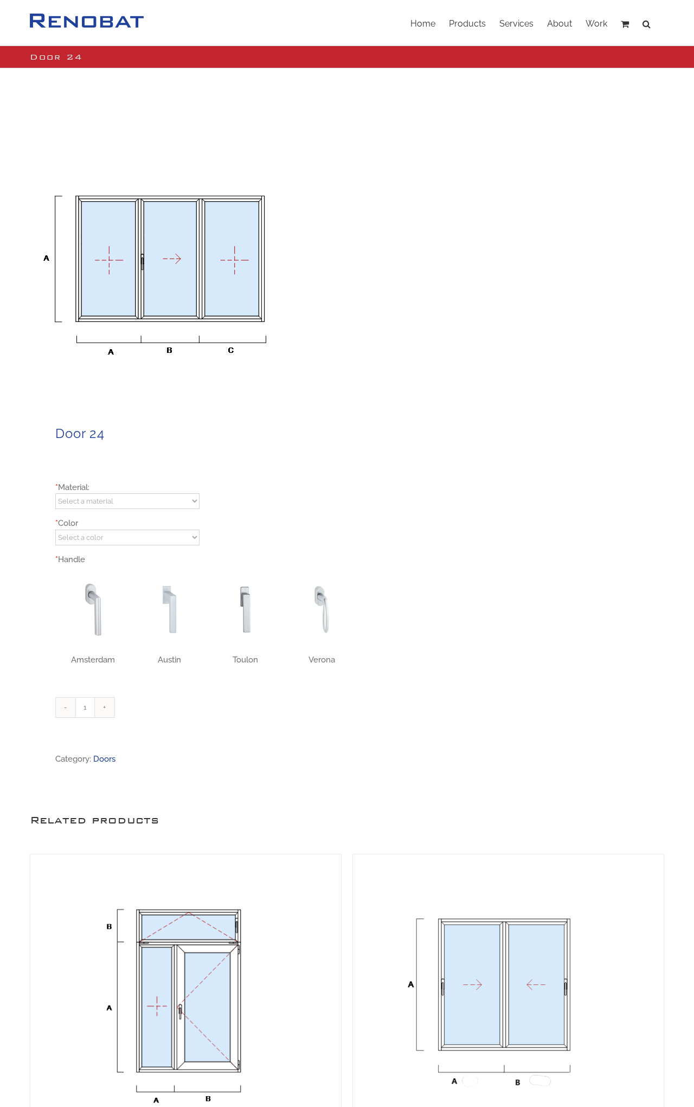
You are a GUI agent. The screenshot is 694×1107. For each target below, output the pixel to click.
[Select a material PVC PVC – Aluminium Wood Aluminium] (127, 501)
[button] (646, 23)
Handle (70, 559)
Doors (104, 759)
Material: (72, 487)
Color (66, 523)
